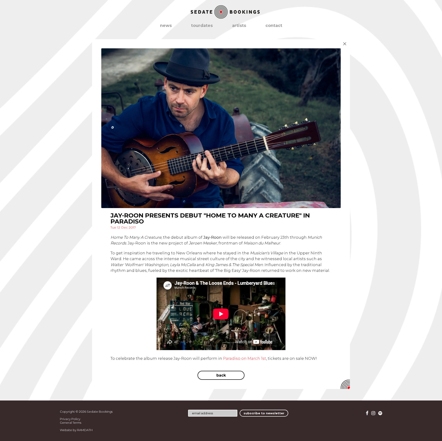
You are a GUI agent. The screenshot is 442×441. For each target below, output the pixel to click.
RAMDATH (85, 430)
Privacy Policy (70, 419)
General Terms (70, 422)
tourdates (202, 25)
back (221, 375)
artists (239, 25)
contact (273, 25)
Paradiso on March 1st (244, 358)
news (166, 25)
